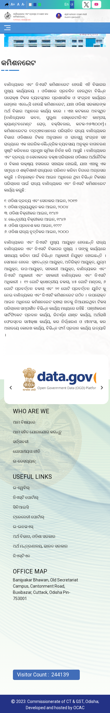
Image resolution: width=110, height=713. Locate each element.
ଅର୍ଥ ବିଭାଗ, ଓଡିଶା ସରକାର (34, 536)
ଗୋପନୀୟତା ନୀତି (26, 451)
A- (23, 4)
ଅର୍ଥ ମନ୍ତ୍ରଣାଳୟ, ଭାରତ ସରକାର (40, 546)
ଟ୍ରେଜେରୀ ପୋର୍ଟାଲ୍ (28, 516)
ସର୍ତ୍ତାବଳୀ (20, 441)
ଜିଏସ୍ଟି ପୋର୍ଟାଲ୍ (25, 497)
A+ (13, 4)
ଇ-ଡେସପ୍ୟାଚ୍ (24, 461)
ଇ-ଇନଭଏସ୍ (23, 526)
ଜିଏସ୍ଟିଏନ (21, 555)
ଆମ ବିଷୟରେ (24, 422)
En (67, 4)
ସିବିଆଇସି (21, 507)
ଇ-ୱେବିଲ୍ (21, 487)
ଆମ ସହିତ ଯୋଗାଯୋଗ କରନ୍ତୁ (37, 432)
